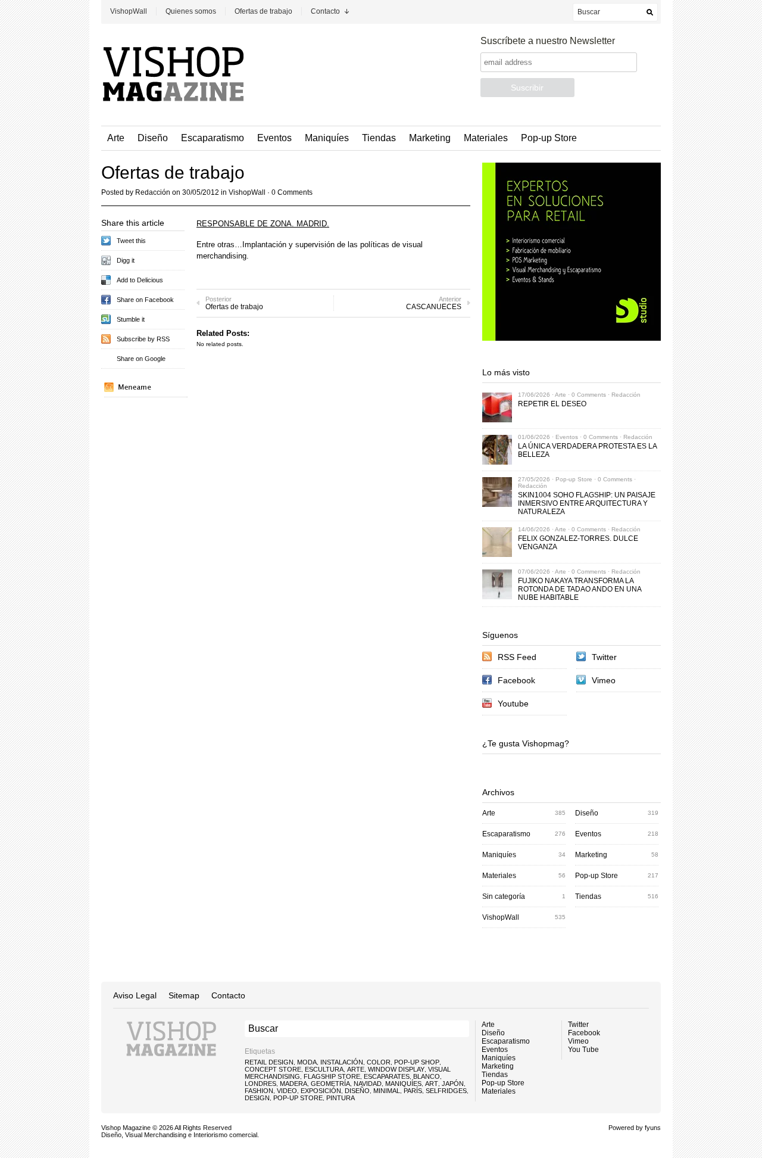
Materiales (486, 138)
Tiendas (379, 138)
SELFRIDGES (446, 1090)
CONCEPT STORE (273, 1069)
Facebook (516, 680)
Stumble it (131, 319)
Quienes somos (190, 11)
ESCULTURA (324, 1069)
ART (431, 1083)
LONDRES (260, 1083)
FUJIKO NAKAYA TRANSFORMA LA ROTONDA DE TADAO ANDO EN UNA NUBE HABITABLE (579, 589)
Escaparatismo (212, 138)
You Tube (583, 1049)
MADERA (293, 1083)
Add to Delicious (140, 280)
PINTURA (340, 1097)
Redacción (152, 192)
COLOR (379, 1062)
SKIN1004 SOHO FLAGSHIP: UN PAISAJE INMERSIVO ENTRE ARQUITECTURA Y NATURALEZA (586, 503)
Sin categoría (503, 896)
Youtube (513, 703)
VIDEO (287, 1090)
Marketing (430, 138)
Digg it (126, 260)
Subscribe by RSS (143, 339)
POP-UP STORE (298, 1097)
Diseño (153, 138)
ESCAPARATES (387, 1076)
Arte (115, 138)
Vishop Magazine (126, 1127)
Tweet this (131, 240)
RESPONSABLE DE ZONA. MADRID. (262, 223)
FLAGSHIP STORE (332, 1076)
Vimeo (604, 680)
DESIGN (257, 1097)
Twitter (604, 657)
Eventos (274, 138)
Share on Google (141, 358)
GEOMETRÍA (330, 1083)
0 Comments (292, 192)
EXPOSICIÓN (321, 1090)
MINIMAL (386, 1090)
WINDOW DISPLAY (396, 1069)
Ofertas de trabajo (263, 11)
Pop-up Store (549, 138)
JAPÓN (453, 1083)
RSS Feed (517, 657)
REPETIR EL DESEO (552, 404)
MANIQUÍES (403, 1083)
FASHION (259, 1090)
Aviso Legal (135, 995)
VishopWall (128, 11)
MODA (307, 1062)
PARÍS (413, 1090)
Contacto (325, 11)
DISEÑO (357, 1090)
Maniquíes (327, 138)
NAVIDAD (368, 1083)
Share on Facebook (145, 299)
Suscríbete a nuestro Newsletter (547, 41)
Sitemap (183, 995)
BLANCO (426, 1076)
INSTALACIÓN (341, 1062)
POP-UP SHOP (416, 1062)
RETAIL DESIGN (269, 1062)
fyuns (653, 1127)
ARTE (355, 1069)
